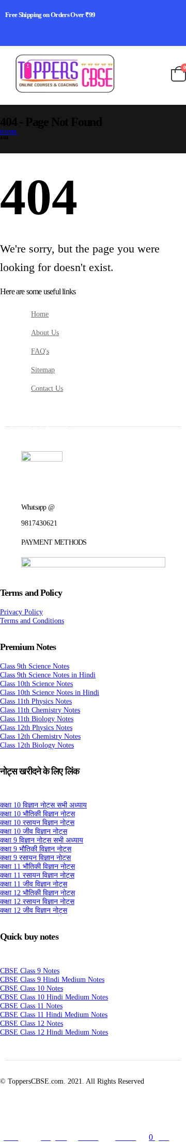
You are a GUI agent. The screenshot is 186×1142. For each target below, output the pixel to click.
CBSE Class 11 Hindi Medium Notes (53, 1014)
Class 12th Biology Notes (37, 745)
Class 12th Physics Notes (36, 727)
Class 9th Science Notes (34, 666)
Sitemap (43, 370)
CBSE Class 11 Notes (31, 1006)
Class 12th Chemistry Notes (40, 736)
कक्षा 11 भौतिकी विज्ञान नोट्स (37, 866)
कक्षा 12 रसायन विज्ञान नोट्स (37, 901)
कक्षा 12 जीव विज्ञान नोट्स (33, 910)
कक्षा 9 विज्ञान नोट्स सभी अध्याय (41, 840)
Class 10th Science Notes (36, 683)
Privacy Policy (21, 612)
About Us (45, 332)
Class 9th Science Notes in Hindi (48, 675)
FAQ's (40, 351)
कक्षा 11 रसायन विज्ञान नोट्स (37, 875)
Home (40, 314)
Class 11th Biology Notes (36, 719)
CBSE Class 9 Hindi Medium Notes (52, 979)
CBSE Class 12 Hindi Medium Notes (54, 1032)
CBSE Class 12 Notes (31, 1023)
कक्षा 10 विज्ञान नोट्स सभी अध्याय (43, 805)
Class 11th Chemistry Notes (40, 710)
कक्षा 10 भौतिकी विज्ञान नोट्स (37, 814)
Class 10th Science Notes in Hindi (49, 692)
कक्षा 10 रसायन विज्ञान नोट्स (37, 822)
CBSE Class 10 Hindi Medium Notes (54, 997)
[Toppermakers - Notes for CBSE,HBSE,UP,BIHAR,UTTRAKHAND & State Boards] (65, 73)
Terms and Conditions (32, 620)
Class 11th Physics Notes (36, 701)
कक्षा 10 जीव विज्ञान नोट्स (33, 831)
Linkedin (48, 1107)
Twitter (28, 1107)
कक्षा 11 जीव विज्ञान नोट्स (33, 884)
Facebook (9, 1107)
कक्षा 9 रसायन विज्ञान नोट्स (35, 857)
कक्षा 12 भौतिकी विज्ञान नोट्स (37, 893)
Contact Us (47, 388)
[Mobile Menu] (6, 73)
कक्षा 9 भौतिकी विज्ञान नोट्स (35, 849)
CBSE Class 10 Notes (31, 988)
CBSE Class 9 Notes (29, 970)
